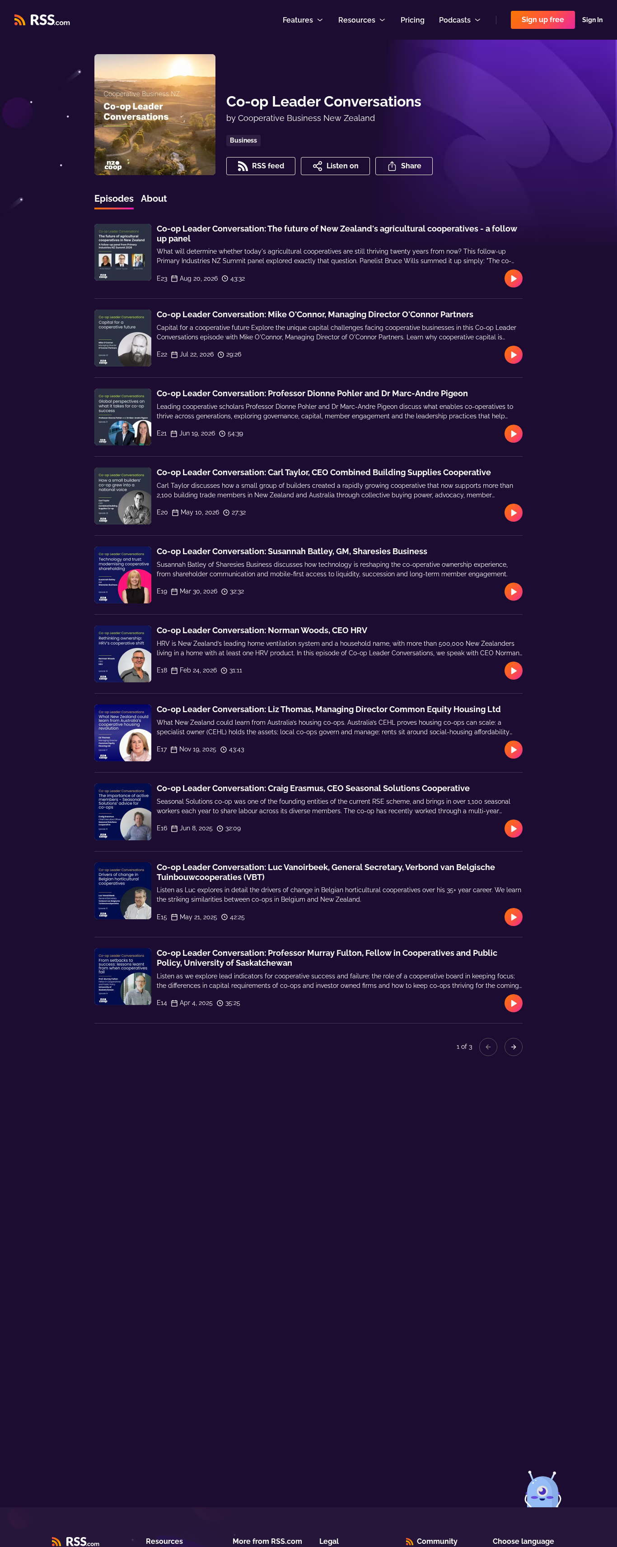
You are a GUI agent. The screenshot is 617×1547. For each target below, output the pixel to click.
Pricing (413, 20)
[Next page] (514, 1047)
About (154, 198)
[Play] (514, 278)
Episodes (114, 198)
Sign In (592, 19)
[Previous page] (488, 1047)
